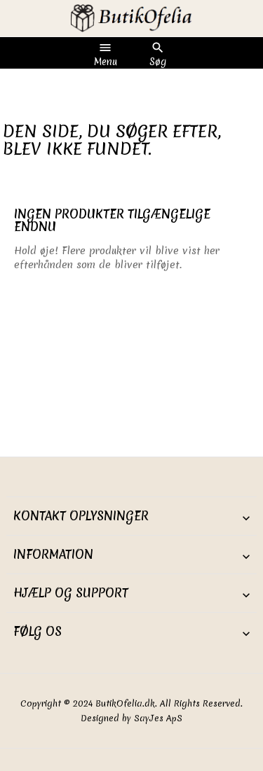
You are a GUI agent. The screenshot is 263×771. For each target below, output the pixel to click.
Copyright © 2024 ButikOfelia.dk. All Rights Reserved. (131, 703)
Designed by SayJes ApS (131, 718)
